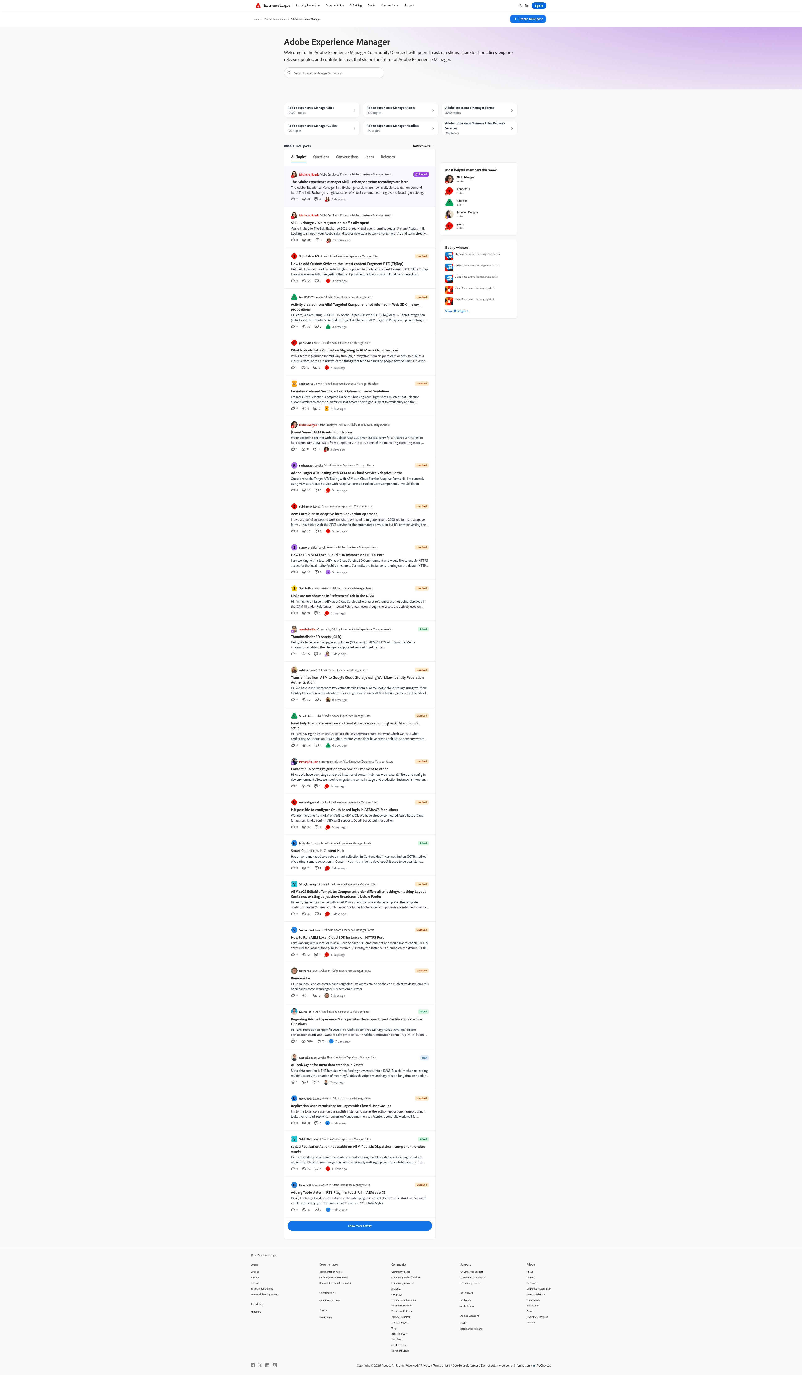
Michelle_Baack (309, 174)
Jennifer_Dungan (467, 212)
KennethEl (463, 189)
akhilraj (303, 670)
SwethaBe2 (306, 588)
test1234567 (306, 297)
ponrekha (305, 343)
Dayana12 (305, 1185)
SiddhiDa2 (305, 1139)
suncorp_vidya (308, 547)
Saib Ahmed (306, 930)
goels (460, 224)
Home (257, 18)
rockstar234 (306, 465)
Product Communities (275, 18)
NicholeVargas (308, 425)
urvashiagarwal (309, 802)
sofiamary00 (307, 384)
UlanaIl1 (459, 276)
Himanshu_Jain (308, 761)
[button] (528, 19)
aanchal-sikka (307, 629)
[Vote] (293, 1082)
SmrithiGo (305, 716)
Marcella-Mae (308, 1057)
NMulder (305, 843)
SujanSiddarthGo (309, 256)
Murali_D (305, 1011)
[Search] (287, 73)
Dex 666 (459, 265)
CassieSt (462, 200)
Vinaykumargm (308, 884)
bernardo (305, 971)
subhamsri (305, 506)
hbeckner (459, 254)
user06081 (305, 1098)
